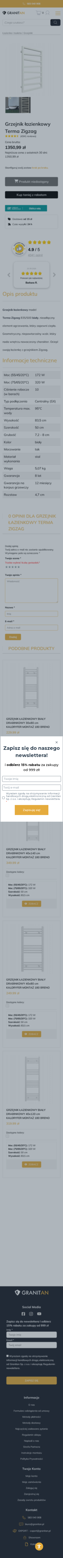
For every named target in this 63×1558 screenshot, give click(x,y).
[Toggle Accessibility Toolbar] (39, 1546)
